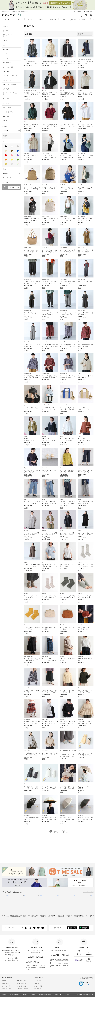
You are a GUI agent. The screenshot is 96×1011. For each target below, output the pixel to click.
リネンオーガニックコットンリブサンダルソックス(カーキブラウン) (32, 596)
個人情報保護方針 (14, 994)
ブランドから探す (6, 988)
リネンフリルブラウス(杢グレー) (67, 659)
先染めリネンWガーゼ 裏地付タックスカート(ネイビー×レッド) (32, 722)
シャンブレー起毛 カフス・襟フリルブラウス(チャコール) (85, 691)
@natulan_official (88, 892)
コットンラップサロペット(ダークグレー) (85, 313)
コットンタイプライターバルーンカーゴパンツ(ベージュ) (67, 282)
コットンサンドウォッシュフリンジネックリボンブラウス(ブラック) (67, 125)
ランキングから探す (22, 983)
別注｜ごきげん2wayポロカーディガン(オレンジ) (67, 93)
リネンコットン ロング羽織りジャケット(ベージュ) (49, 533)
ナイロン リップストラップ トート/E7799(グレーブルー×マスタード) (67, 156)
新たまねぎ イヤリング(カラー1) (49, 471)
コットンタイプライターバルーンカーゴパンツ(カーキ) (50, 282)
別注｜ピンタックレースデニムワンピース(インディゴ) (85, 62)
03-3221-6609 (35, 957)
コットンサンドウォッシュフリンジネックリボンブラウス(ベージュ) (32, 156)
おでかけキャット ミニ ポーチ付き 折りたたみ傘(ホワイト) (50, 787)
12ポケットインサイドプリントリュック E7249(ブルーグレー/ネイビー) (85, 156)
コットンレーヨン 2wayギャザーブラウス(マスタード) (67, 471)
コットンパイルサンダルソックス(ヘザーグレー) (85, 596)
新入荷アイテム (6, 981)
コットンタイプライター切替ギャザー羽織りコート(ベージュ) (85, 251)
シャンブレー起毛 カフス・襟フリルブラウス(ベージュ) (67, 691)
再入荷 (41, 19)
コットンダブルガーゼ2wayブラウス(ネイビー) (32, 471)
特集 (64, 19)
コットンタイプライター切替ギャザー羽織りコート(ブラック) (67, 251)
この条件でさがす (14, 187)
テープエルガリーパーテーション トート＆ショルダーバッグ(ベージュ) (85, 408)
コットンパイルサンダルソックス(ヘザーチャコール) (67, 596)
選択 (19, 130)
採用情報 (67, 994)
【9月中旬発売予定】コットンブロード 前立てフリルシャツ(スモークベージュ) (50, 62)
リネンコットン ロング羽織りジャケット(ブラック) (67, 533)
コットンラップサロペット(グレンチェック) (32, 345)
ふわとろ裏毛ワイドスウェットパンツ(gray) (85, 502)
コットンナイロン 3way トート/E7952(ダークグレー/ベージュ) (50, 251)
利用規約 (4, 994)
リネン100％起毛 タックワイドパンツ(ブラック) (49, 691)
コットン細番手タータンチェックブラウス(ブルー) (32, 376)
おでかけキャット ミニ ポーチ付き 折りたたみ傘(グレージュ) (67, 787)
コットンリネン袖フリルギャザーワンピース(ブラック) (85, 534)
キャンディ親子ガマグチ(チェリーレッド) (85, 628)
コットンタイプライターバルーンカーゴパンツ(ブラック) (32, 282)
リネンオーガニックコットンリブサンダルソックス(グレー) (85, 565)
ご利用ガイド (37, 983)
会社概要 (57, 994)
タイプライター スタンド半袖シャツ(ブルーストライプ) (50, 565)
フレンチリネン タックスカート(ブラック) (32, 659)
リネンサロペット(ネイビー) (85, 282)
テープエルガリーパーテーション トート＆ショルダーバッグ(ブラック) (50, 408)
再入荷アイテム (6, 983)
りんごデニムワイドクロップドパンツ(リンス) (85, 471)
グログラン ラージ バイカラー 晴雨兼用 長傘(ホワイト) (50, 818)
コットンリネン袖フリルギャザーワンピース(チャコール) (32, 565)
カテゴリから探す (6, 986)
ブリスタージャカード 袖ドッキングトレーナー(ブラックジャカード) (67, 722)
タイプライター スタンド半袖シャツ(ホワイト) (67, 565)
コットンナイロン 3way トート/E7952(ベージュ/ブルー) (32, 251)
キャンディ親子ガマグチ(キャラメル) (67, 628)
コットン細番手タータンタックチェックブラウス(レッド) (50, 376)
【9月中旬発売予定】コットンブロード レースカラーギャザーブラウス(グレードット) (31, 62)
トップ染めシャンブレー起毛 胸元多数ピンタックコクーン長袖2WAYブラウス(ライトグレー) (32, 754)
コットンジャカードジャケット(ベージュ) (85, 376)
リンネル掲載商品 (21, 986)
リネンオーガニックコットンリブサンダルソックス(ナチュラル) (50, 596)
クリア (4, 188)
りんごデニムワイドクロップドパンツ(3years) (32, 502)
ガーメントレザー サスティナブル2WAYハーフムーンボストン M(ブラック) (31, 408)
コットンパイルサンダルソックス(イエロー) (32, 628)
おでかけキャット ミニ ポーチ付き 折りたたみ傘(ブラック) (32, 787)
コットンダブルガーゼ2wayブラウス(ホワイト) (67, 439)
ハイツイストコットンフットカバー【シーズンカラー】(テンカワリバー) (67, 755)
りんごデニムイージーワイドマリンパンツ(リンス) (67, 502)
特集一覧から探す (21, 981)
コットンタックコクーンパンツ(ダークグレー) (50, 313)
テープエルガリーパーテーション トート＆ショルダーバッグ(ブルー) (67, 408)
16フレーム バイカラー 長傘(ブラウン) (85, 787)
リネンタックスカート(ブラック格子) (31, 691)
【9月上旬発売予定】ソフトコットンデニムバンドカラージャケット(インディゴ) (67, 62)
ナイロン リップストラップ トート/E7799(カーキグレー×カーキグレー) (50, 156)
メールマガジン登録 (12, 958)
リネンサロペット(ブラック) (31, 313)
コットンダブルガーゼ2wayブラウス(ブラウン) (85, 439)
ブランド (19, 19)
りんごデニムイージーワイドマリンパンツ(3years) (50, 502)
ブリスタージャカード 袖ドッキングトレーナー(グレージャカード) (50, 722)
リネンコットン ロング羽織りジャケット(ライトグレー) (31, 534)
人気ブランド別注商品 (22, 988)
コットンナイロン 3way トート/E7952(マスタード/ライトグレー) (85, 219)
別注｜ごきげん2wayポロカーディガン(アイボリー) (85, 93)
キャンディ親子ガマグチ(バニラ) (49, 628)
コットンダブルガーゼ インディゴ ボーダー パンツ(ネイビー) (49, 659)
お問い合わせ (37, 988)
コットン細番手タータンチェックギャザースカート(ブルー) (67, 345)
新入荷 (30, 19)
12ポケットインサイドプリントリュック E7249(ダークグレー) (32, 219)
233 (63, 831)
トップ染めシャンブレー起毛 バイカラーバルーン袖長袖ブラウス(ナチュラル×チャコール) (50, 754)
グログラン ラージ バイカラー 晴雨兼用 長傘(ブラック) (85, 818)
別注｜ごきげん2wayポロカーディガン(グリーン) (31, 125)
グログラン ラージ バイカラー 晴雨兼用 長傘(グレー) (67, 818)
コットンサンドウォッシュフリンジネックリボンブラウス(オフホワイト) (85, 125)
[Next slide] (95, 908)
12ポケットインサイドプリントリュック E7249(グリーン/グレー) (85, 188)
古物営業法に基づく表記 (45, 994)
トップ (4, 858)
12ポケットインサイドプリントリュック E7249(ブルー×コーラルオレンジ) (68, 188)
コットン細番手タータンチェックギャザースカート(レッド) (50, 345)
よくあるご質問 (38, 986)
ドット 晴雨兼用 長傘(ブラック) (31, 818)
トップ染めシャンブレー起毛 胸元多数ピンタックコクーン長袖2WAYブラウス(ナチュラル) (85, 722)
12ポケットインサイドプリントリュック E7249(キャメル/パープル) (32, 188)
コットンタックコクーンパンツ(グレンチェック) (67, 313)
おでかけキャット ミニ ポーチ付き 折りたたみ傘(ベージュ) (85, 754)
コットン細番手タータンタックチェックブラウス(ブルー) (67, 376)
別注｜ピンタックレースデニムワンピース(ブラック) (32, 93)
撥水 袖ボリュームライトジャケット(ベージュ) (31, 439)
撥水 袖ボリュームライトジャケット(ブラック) (49, 439)
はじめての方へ (38, 981)
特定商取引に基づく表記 (29, 994)
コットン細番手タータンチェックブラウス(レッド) (85, 345)
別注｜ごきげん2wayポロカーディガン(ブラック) (49, 93)
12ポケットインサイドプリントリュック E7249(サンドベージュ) (50, 188)
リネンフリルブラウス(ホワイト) (85, 659)
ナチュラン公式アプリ (11, 960)
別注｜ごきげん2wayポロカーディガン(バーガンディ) (49, 125)
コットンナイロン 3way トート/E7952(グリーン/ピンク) (68, 219)
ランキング (53, 19)
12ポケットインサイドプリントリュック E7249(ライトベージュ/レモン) (50, 219)
